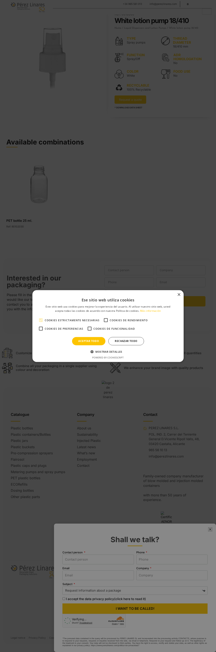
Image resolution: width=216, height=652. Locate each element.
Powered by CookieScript (108, 357)
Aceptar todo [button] (88, 341)
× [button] (178, 294)
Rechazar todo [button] (126, 341)
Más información (150, 311)
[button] (108, 352)
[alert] (108, 326)
